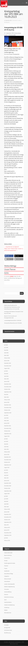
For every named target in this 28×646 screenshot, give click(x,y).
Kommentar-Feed (8, 630)
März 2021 (6, 478)
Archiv (11, 276)
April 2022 (6, 446)
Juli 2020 (6, 496)
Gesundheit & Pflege (8, 573)
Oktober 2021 (7, 462)
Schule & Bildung (7, 591)
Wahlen (5, 610)
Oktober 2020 (7, 488)
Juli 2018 (6, 538)
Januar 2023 (6, 423)
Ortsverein (6, 589)
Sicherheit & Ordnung (8, 597)
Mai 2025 (6, 373)
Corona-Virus (7, 558)
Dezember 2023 (7, 405)
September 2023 (7, 412)
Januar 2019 (6, 530)
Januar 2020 (6, 511)
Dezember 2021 (7, 457)
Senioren (6, 594)
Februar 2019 (7, 527)
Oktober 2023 (7, 410)
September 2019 (7, 522)
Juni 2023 (6, 415)
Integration (6, 576)
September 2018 (7, 535)
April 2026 (6, 352)
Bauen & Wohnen (8, 555)
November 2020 (7, 485)
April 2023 (6, 418)
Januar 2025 (6, 381)
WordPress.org (7, 632)
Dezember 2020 (7, 483)
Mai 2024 (6, 394)
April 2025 (6, 376)
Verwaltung (6, 607)
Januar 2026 (6, 360)
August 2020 (6, 493)
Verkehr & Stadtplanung (9, 605)
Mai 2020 (6, 501)
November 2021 (7, 459)
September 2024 (7, 392)
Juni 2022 (6, 441)
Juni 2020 (6, 498)
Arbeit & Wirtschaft (8, 552)
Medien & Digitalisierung (9, 586)
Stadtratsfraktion (8, 602)
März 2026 (6, 355)
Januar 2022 (6, 454)
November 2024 (7, 386)
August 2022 (6, 436)
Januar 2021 (6, 480)
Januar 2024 (6, 402)
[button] (9, 256)
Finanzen (6, 565)
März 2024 (6, 397)
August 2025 (6, 368)
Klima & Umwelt (7, 578)
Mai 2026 (6, 350)
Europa (5, 560)
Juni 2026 (6, 347)
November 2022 (7, 428)
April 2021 (6, 475)
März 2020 (6, 506)
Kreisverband (14, 20)
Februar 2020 (7, 509)
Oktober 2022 (7, 431)
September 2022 (7, 433)
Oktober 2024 (7, 389)
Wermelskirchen (7, 612)
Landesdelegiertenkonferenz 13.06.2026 (12, 320)
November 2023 (7, 407)
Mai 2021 (6, 472)
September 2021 (7, 465)
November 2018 (7, 532)
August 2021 (6, 467)
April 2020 (6, 504)
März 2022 (6, 449)
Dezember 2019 (7, 514)
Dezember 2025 (7, 363)
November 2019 (7, 517)
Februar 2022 (7, 451)
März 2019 (6, 524)
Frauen (5, 568)
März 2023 (6, 420)
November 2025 (7, 365)
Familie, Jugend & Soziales (9, 563)
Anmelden (6, 625)
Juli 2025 (6, 371)
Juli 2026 (6, 345)
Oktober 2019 (7, 519)
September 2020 (7, 491)
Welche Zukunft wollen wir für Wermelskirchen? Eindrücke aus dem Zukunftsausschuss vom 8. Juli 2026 (12, 307)
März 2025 (6, 378)
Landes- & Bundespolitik (10, 35)
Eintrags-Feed (7, 627)
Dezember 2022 (7, 425)
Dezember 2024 (7, 384)
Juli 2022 (6, 438)
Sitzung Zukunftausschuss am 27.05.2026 (13, 323)
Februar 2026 (7, 358)
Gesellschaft (6, 571)
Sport (5, 599)
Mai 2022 (6, 444)
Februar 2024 (7, 399)
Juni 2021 (6, 470)
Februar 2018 (7, 540)
